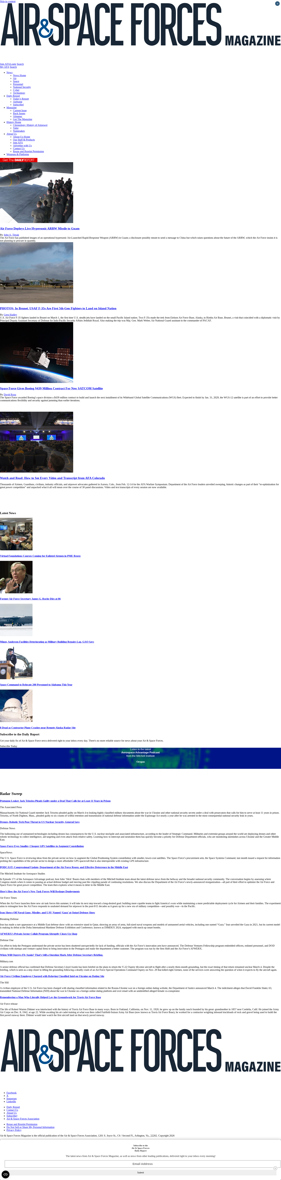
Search (20, 64)
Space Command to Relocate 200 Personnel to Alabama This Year (36, 684)
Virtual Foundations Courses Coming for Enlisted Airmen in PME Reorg (40, 556)
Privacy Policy (14, 1130)
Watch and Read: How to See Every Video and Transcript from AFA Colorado (52, 478)
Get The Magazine (22, 119)
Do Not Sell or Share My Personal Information (30, 1127)
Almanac (17, 116)
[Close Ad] (275, 1168)
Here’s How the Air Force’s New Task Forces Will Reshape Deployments (40, 891)
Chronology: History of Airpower (30, 125)
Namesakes (19, 131)
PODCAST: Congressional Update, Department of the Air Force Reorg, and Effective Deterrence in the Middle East (64, 867)
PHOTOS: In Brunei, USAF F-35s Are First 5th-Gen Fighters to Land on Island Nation (58, 308)
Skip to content (7, 1)
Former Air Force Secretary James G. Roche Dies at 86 (30, 598)
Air (14, 78)
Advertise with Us (22, 145)
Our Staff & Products (24, 139)
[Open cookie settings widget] (5, 1174)
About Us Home (21, 136)
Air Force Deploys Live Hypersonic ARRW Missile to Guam (40, 228)
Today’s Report (21, 98)
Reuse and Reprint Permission (28, 151)
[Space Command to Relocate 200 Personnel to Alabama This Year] (16, 678)
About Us (12, 133)
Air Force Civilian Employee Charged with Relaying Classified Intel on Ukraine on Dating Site (52, 976)
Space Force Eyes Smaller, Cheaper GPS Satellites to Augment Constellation (42, 846)
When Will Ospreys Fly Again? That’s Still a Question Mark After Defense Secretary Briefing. (51, 955)
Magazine (12, 107)
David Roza (10, 394)
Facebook (12, 1092)
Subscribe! (18, 104)
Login (13, 64)
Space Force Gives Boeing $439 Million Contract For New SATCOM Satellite (51, 388)
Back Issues (19, 113)
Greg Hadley (10, 314)
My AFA (4, 67)
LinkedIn (11, 1101)
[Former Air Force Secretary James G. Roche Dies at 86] (16, 592)
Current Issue (20, 110)
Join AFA (5, 64)
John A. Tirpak (11, 234)
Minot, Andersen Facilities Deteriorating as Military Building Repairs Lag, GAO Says (47, 641)
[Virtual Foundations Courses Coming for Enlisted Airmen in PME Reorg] (16, 549)
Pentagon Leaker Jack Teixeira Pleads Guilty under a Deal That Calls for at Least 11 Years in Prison (55, 800)
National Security (22, 87)
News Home (19, 75)
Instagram (12, 1098)
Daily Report (13, 95)
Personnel (18, 84)
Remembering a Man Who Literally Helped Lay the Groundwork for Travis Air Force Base (50, 997)
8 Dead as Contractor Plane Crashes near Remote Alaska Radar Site (38, 727)
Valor (16, 128)
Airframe (17, 101)
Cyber (16, 90)
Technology (19, 93)
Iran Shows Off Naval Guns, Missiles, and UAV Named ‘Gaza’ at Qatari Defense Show (47, 912)
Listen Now (140, 767)
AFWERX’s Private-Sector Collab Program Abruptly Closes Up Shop (38, 933)
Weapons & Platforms (18, 154)
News (10, 72)
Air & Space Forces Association (23, 1118)
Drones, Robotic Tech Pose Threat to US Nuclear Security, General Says (40, 822)
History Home (14, 122)
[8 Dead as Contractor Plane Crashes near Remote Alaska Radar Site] (16, 721)
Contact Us (19, 148)
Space (16, 81)
